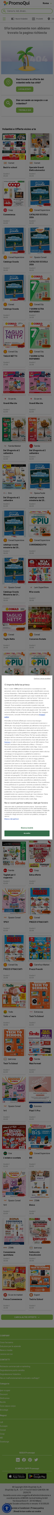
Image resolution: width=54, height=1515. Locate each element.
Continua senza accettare (42, 678)
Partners (7, 742)
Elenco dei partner (11, 819)
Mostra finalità (27, 828)
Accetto (27, 833)
